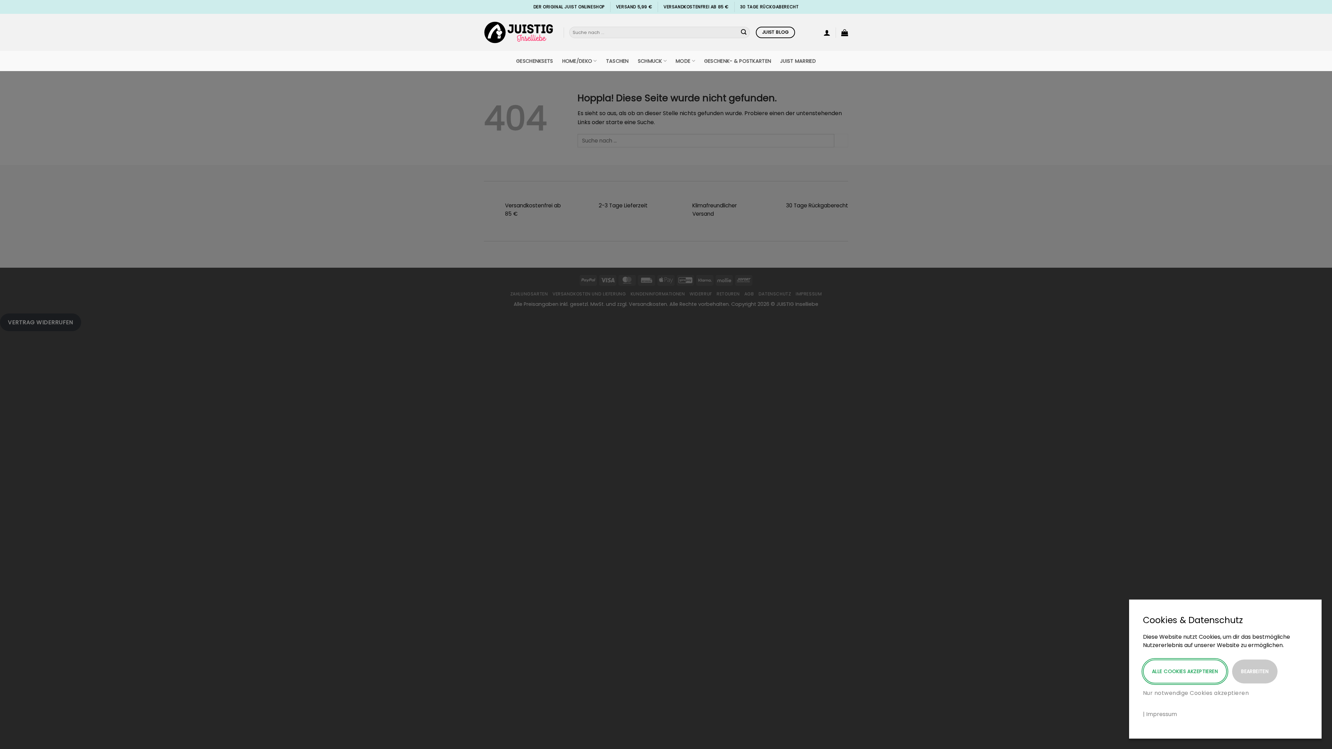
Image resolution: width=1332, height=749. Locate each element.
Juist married (798, 61)
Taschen (617, 61)
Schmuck (650, 61)
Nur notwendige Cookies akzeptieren (1196, 693)
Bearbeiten (1255, 671)
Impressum (1161, 714)
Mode (683, 61)
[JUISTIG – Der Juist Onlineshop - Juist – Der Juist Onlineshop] (518, 32)
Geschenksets (534, 61)
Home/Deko (577, 61)
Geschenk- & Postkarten (737, 61)
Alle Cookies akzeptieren (1185, 671)
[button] (826, 32)
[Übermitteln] (744, 32)
